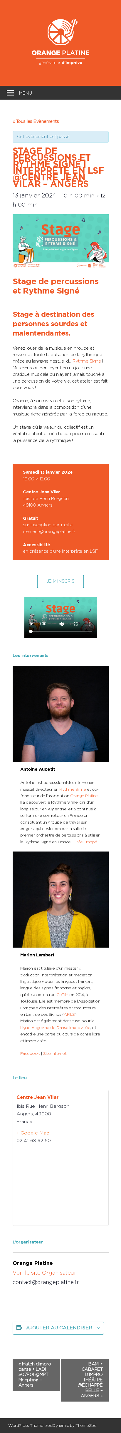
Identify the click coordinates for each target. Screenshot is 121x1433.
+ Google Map (32, 1133)
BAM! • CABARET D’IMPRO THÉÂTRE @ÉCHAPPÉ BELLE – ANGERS (90, 1380)
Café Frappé (85, 842)
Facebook (30, 1054)
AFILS (69, 1015)
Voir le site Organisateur (44, 1273)
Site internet (54, 1054)
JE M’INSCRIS (60, 581)
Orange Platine (84, 796)
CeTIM (62, 995)
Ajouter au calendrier (59, 1327)
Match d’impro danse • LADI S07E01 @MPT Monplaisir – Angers (35, 1374)
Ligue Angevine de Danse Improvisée (55, 1028)
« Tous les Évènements (36, 121)
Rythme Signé (87, 361)
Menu (25, 92)
